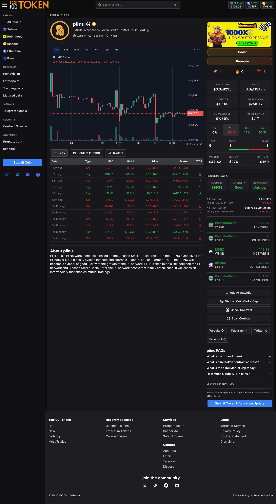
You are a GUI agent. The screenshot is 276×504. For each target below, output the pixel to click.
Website (81, 35)
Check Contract (241, 310)
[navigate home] (29, 5)
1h (87, 49)
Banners (9, 148)
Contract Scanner (15, 126)
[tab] (215, 130)
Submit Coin (23, 162)
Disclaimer (228, 441)
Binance (54, 14)
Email (167, 456)
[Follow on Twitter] (144, 485)
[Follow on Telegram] (155, 485)
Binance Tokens (117, 426)
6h (96, 49)
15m (76, 49)
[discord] (27, 174)
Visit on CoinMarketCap (241, 301)
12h (106, 49)
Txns (61, 153)
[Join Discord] (177, 485)
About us (169, 451)
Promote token (173, 426)
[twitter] (17, 174)
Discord (168, 466)
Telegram (97, 35)
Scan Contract (241, 318)
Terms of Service (232, 426)
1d (116, 49)
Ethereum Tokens (118, 431)
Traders (118, 153)
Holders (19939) (88, 153)
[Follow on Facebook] (166, 485)
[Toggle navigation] (4, 4)
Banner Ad (170, 431)
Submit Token (173, 436)
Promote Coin (12, 141)
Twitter (113, 35)
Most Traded (57, 441)
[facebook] (38, 174)
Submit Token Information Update (239, 403)
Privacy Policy (230, 431)
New (51, 431)
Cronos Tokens (117, 436)
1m (56, 49)
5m (66, 49)
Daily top (54, 436)
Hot (51, 426)
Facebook (216, 339)
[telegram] (7, 174)
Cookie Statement (233, 436)
